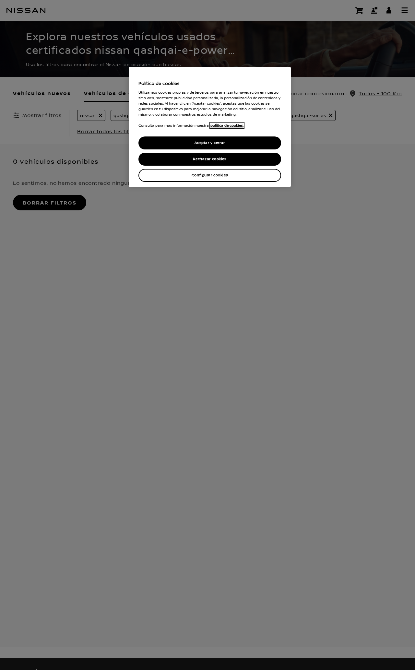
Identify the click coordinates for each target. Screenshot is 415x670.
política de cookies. (226, 125)
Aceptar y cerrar (210, 143)
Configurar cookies (210, 175)
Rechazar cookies (209, 159)
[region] (210, 127)
